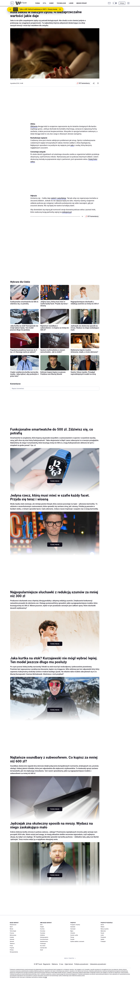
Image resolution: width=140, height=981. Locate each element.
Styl (44, 3)
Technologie (61, 3)
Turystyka (42, 933)
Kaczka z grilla (74, 935)
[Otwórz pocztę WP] (109, 3)
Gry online (42, 945)
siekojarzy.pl (67, 212)
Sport (11, 926)
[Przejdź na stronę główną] (12, 4)
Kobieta (12, 937)
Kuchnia (42, 929)
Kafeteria (42, 935)
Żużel (41, 950)
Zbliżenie (34, 126)
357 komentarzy (84, 83)
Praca (11, 945)
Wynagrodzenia (14, 952)
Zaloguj (122, 3)
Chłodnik (72, 933)
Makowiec (103, 931)
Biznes (11, 929)
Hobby (51, 3)
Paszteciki (103, 937)
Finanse (12, 933)
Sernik (102, 924)
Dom (41, 924)
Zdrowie (12, 941)
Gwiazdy (12, 939)
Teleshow (12, 943)
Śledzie (102, 926)
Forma (37, 3)
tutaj (45, 977)
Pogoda (12, 947)
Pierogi (72, 937)
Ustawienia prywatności (97, 964)
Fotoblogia (43, 943)
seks (72, 145)
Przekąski (103, 941)
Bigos (71, 931)
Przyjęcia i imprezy (75, 924)
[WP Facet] (25, 3)
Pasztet (72, 939)
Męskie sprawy (81, 3)
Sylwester (72, 926)
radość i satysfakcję (58, 198)
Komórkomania (44, 939)
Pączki (102, 933)
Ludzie (71, 3)
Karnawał (72, 929)
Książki (42, 926)
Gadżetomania (44, 941)
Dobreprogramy (44, 937)
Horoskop (42, 931)
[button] (114, 3)
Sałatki (102, 939)
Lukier (102, 935)
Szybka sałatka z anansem (77, 941)
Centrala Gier (43, 947)
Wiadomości (13, 924)
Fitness (12, 950)
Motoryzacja (13, 935)
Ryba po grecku (105, 929)
